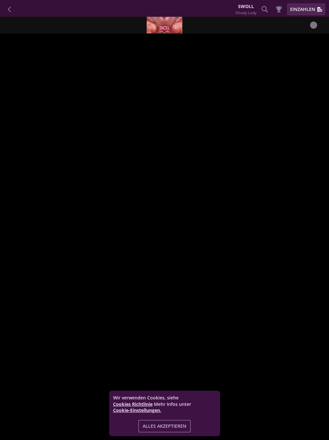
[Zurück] (9, 9)
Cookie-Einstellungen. (137, 410)
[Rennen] (279, 9)
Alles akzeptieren (164, 426)
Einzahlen (302, 9)
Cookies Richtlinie (133, 404)
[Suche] (265, 9)
